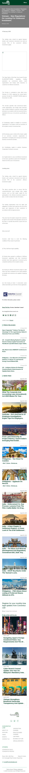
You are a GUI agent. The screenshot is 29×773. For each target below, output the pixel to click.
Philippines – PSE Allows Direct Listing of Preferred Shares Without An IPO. (14, 593)
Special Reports (18, 741)
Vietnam (13, 10)
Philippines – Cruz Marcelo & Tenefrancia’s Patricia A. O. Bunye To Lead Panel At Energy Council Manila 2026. (14, 359)
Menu (25, 2)
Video (4, 734)
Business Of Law (18, 738)
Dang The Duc (6, 307)
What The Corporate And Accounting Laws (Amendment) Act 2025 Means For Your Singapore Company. (14, 395)
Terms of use (9, 769)
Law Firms (16, 736)
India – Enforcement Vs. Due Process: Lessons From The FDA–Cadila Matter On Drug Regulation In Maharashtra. (13, 507)
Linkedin (11, 721)
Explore (5, 732)
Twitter (14, 721)
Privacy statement (18, 769)
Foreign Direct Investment (13, 9)
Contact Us (5, 739)
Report (11, 320)
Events (4, 736)
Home (3, 9)
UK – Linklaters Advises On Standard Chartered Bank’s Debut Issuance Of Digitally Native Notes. (12, 369)
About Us (5, 730)
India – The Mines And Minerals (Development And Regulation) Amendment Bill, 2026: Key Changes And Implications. (14, 551)
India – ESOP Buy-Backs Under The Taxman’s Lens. (14, 572)
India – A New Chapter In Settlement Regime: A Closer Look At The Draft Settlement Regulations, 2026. (13, 529)
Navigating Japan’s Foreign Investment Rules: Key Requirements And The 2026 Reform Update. (14, 641)
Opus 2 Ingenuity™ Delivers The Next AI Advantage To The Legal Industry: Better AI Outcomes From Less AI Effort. (14, 332)
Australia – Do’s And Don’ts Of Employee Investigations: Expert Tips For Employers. (14, 416)
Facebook (18, 721)
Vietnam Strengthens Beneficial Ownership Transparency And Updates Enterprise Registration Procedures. (13, 703)
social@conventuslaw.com (10, 762)
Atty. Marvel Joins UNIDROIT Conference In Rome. (14, 350)
